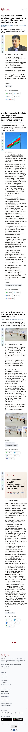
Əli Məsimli (8, 86)
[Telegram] (15, 713)
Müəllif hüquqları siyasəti (6, 703)
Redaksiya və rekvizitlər (6, 684)
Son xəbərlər (4, 674)
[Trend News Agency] (5, 655)
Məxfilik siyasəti (4, 701)
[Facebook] (5, 713)
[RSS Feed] (21, 713)
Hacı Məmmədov (10, 612)
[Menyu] (25, 9)
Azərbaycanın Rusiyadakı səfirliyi (13, 285)
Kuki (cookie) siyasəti (5, 705)
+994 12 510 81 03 (5, 666)
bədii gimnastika (10, 442)
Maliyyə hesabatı (5, 693)
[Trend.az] (5, 9)
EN (11, 729)
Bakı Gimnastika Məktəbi (11, 445)
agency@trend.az (4, 667)
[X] (8, 713)
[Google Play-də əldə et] (18, 719)
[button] (2, 36)
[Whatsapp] (2, 713)
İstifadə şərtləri (4, 699)
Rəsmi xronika (4, 677)
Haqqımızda (4, 682)
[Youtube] (12, 713)
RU (16, 729)
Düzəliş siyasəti (4, 691)
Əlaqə (2, 687)
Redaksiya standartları (6, 689)
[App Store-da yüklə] (6, 719)
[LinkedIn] (18, 713)
